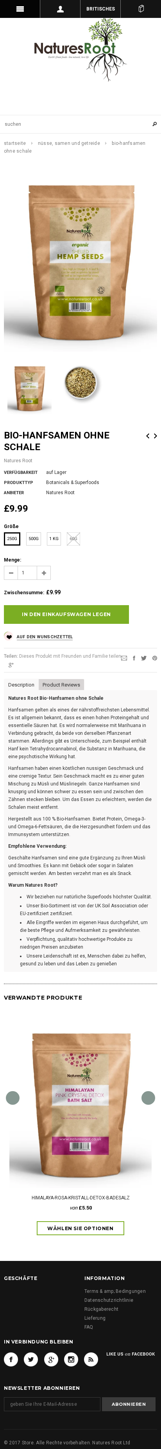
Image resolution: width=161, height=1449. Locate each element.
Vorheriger (147, 435)
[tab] (21, 684)
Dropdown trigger (60, 9)
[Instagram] (71, 1359)
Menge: (12, 560)
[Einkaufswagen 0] (141, 9)
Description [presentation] (22, 685)
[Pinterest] (154, 657)
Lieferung (95, 1318)
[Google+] (11, 664)
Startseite (15, 143)
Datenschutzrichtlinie (108, 1300)
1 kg (54, 538)
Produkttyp (18, 482)
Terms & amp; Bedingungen (115, 1291)
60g (73, 538)
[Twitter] (144, 657)
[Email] (124, 657)
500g (34, 538)
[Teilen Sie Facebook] (134, 657)
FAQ (88, 1327)
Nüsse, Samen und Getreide (69, 143)
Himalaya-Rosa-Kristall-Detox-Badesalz (81, 1198)
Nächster (155, 435)
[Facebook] (11, 1359)
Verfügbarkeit (21, 472)
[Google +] (51, 1359)
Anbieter (14, 492)
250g (12, 538)
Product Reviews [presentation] (62, 685)
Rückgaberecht (101, 1309)
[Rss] (91, 1359)
